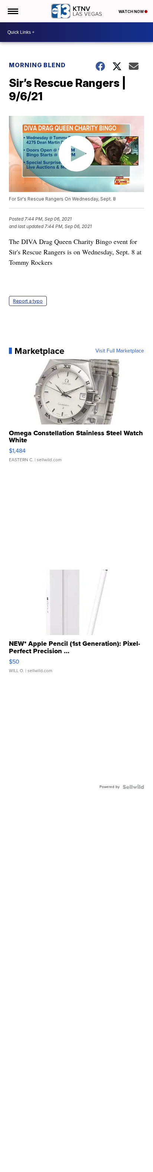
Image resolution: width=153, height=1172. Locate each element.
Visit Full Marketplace (119, 351)
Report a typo (28, 301)
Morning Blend (37, 65)
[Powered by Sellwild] (133, 787)
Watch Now (131, 11)
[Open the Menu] (12, 11)
